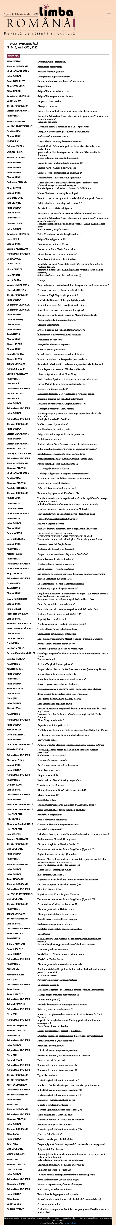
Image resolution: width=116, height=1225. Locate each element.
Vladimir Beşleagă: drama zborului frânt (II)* (59, 614)
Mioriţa (41, 280)
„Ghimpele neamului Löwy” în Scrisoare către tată (61, 790)
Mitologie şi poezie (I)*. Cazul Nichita (55, 409)
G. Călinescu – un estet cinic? (51, 755)
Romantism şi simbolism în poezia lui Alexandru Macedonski (67, 315)
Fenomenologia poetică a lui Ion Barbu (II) (58, 493)
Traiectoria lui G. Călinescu (50, 785)
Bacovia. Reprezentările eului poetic (54, 208)
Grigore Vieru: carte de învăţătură (54, 91)
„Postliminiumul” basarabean (51, 62)
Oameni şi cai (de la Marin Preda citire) (56, 249)
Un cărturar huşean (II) (48, 1000)
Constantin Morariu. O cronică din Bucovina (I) (60, 1120)
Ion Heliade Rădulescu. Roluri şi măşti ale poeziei (61, 300)
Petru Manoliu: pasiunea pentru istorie (56, 644)
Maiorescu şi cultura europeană (52, 949)
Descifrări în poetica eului (49, 340)
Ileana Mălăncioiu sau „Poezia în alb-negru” (58, 1180)
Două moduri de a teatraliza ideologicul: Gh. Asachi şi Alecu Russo (69, 539)
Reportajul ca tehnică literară (51, 619)
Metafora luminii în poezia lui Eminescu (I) (58, 158)
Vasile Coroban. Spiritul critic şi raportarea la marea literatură (67, 379)
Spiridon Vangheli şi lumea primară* (55, 664)
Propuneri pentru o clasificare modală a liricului (60, 290)
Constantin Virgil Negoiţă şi (57, 295)
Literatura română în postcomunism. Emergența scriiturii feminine (70, 1036)
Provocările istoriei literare (50, 1046)
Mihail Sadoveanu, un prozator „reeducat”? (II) (60, 1090)
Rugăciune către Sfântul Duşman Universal (58, 894)
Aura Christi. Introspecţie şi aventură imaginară (60, 310)
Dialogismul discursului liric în (59, 699)
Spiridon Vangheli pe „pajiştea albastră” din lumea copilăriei (66, 944)
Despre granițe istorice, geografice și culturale (59, 1031)
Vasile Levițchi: (59, 780)
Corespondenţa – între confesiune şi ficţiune (59, 178)
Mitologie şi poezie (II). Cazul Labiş (54, 419)
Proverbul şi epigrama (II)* (50, 829)
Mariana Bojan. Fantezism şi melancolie (56, 674)
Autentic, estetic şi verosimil (51, 349)
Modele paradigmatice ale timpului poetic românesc (63, 474)
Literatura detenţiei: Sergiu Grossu (54, 544)
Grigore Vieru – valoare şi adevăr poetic (56, 168)
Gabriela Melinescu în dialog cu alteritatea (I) (59, 275)
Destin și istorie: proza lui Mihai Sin (55, 1139)
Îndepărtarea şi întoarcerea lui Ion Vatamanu (59, 335)
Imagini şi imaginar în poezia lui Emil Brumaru (60, 399)
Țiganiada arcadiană (47, 1075)
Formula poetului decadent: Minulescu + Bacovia (61, 369)
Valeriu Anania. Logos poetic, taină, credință (59, 1194)
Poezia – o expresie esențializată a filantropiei (59, 1184)
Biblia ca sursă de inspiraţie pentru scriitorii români (62, 694)
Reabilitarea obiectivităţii (49, 67)
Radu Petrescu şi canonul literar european (57, 919)
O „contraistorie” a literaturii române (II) (57, 904)
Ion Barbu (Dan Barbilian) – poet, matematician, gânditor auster (68, 1085)
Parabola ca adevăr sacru (49, 770)
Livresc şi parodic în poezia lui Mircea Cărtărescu (61, 330)
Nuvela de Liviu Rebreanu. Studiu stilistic (61, 384)
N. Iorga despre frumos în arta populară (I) (58, 995)
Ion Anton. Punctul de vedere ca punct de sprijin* (61, 679)
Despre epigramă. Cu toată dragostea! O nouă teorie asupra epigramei (71, 1144)
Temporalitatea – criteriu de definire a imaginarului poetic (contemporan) (73, 285)
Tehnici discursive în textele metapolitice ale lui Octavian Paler (67, 609)
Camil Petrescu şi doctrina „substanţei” (56, 604)
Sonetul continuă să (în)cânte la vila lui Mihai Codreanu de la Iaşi (69, 1199)
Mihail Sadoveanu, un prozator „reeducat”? (58, 1050)
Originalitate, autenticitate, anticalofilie (56, 634)
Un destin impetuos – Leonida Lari (54, 1170)
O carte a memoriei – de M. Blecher (63, 509)
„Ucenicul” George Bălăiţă (49, 889)
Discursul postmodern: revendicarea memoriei (59, 964)
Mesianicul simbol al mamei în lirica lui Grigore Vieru (63, 127)
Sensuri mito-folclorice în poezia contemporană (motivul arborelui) (70, 364)
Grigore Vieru (44, 86)
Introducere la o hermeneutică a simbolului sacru (61, 354)
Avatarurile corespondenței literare (54, 924)
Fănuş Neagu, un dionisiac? (50, 720)
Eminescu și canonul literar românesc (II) (57, 1070)
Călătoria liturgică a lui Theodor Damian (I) (58, 844)
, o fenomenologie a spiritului (61, 810)
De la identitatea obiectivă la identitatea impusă (60, 584)
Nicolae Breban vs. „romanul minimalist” (57, 254)
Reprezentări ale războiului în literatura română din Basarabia (67, 880)
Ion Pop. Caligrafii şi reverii (50, 524)
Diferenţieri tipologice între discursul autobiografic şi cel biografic (69, 213)
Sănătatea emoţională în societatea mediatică (59, 929)
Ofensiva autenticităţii (48, 325)
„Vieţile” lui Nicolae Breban (50, 959)
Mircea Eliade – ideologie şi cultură (54, 870)
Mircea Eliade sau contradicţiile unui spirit (58, 193)
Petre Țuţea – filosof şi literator (52, 1026)
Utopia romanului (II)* (48, 795)
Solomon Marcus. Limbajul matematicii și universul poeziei (66, 1175)
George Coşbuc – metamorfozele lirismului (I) (59, 173)
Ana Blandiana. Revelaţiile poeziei (54, 429)
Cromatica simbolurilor (48, 1204)
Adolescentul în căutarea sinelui (52, 136)
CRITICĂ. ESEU (13, 56)
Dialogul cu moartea (47, 106)
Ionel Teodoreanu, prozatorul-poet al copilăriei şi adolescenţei (67, 529)
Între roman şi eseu (46, 975)
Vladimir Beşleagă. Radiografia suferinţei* (57, 589)
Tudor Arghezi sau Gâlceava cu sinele (55, 1115)
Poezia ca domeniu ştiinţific (50, 72)
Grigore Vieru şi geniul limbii (51, 239)
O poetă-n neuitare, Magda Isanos (54, 1105)
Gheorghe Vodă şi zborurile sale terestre (57, 914)
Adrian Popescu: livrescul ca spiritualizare (57, 684)
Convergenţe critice (46, 740)
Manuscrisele (51, 760)
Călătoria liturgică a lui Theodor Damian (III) (59, 885)
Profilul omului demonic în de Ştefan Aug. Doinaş (72, 730)
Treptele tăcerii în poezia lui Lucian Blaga (57, 629)
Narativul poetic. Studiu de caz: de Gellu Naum (64, 188)
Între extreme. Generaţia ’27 (51, 875)
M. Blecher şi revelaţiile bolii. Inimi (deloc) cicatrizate (63, 735)
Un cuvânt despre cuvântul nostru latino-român (60, 81)
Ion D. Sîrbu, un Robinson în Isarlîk (54, 1189)
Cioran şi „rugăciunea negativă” (52, 389)
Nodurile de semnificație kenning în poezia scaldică (62, 1005)
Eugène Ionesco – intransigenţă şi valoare (57, 854)
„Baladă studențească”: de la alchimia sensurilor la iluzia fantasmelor (70, 990)
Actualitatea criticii (46, 800)
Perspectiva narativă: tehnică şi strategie (57, 980)
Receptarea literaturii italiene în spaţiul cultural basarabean (66, 599)
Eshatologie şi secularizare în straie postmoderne (61, 454)
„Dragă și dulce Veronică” (49, 1134)
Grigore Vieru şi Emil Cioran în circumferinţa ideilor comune (67, 111)
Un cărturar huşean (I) (48, 985)
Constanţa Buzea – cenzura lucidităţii (55, 564)
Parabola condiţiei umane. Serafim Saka (56, 259)
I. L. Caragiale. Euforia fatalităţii (53, 469)
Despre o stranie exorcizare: (62, 554)
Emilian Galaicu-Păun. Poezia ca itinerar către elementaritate (67, 444)
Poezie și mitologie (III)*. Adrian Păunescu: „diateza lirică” (65, 459)
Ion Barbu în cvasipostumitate (52, 424)
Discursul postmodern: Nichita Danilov (56, 909)
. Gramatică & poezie (53, 344)
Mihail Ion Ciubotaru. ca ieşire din (67, 504)
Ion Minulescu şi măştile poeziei (53, 229)
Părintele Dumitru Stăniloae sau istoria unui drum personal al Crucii (70, 745)
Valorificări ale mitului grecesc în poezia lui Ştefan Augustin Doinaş (70, 198)
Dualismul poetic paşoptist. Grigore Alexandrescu (61, 404)
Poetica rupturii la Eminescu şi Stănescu (56, 320)
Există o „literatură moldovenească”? (55, 579)
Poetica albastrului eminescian (52, 820)
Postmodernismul (46, 659)
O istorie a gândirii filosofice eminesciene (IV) (59, 1110)
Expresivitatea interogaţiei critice (53, 725)
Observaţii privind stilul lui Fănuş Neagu (57, 374)
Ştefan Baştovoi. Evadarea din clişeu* (55, 559)
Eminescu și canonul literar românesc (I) (57, 1065)
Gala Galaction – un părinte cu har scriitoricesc (60, 1160)
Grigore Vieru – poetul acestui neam (55, 96)
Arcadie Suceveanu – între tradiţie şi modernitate (61, 305)
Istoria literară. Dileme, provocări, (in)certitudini (61, 954)
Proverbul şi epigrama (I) (49, 815)
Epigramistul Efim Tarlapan (50, 1149)
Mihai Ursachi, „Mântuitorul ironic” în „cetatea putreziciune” (67, 449)
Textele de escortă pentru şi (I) (65, 849)
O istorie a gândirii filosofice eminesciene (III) (59, 1129)
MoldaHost (71, 1223)
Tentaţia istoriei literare (49, 439)
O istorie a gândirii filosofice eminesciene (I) (58, 1080)
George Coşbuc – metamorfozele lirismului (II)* (60, 163)
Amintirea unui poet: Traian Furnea (54, 1125)
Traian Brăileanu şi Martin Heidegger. (66, 805)
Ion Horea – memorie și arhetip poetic (56, 1100)
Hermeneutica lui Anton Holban (53, 244)
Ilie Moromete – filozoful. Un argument (56, 839)
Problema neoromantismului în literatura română (61, 624)
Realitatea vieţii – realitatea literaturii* (56, 549)
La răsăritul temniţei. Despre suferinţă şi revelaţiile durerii (65, 394)
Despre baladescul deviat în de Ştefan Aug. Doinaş (71, 669)
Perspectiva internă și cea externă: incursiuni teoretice (63, 1055)
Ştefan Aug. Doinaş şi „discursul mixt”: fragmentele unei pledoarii (69, 689)
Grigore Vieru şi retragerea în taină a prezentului (61, 434)
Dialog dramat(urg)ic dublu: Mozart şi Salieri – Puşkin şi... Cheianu (69, 639)
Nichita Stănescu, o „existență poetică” (56, 1041)
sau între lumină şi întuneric (57, 488)
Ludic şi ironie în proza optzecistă (53, 77)
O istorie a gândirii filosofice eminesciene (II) (59, 1095)
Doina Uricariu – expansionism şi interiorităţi (59, 234)
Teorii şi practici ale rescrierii (51, 1060)
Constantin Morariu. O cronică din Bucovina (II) (60, 1165)
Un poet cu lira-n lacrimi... (50, 101)
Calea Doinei (43, 934)
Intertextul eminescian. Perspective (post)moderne (62, 359)
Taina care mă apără (47, 122)
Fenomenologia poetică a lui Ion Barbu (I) (57, 464)
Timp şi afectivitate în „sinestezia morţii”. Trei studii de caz (66, 514)
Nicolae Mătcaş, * (57, 519)
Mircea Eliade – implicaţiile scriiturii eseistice (59, 141)
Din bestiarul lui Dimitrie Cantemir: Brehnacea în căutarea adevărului (71, 574)
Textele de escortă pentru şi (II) (66, 899)
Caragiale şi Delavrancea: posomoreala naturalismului (63, 132)
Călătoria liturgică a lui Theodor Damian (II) (58, 865)
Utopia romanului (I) (47, 775)
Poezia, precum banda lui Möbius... (54, 483)
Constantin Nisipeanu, (58, 824)
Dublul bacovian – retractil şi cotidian (55, 569)
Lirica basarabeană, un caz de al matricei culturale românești (73, 834)
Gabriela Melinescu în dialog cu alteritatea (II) (59, 203)
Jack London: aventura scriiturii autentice (57, 765)
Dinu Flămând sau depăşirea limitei (54, 704)
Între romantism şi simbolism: (63, 478)
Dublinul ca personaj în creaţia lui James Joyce (60, 649)
